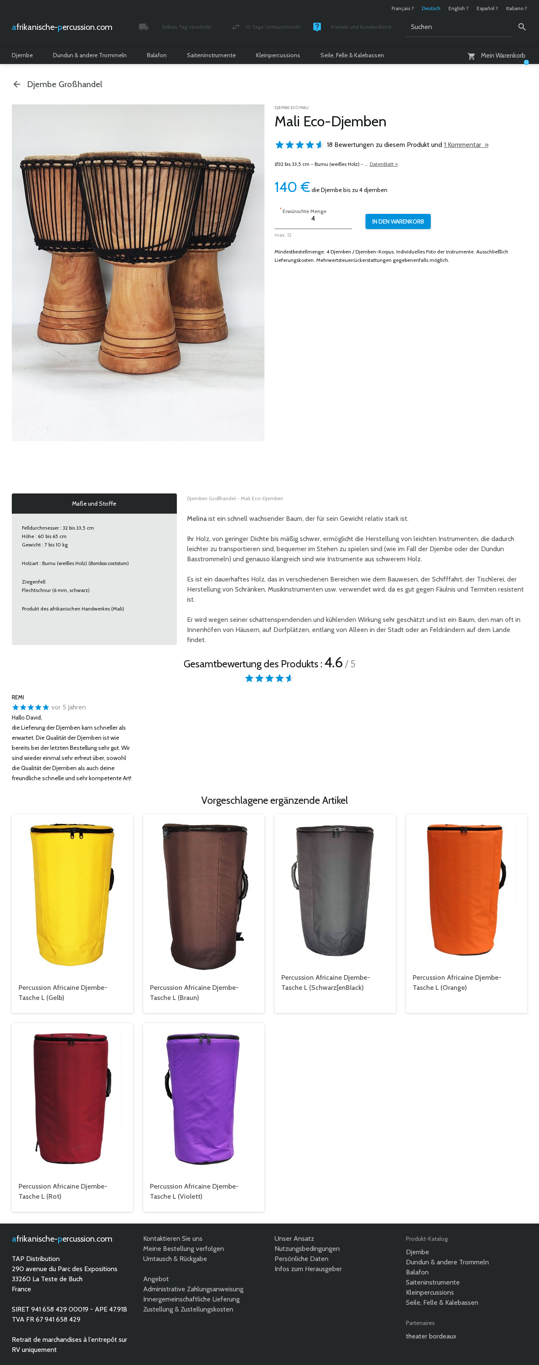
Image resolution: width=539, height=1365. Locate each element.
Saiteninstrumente (211, 55)
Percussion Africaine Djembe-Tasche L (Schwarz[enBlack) (325, 982)
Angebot (156, 1279)
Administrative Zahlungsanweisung (193, 1289)
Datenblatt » (384, 164)
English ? (458, 8)
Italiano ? (516, 8)
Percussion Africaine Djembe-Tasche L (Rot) (63, 1191)
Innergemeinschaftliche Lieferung (191, 1299)
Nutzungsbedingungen (307, 1249)
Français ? (403, 8)
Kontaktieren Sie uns (173, 1238)
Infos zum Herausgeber (308, 1269)
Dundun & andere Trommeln (90, 55)
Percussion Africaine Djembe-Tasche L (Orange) (457, 982)
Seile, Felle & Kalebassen (352, 55)
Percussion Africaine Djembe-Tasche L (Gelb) (63, 993)
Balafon (157, 55)
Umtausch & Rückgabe (175, 1259)
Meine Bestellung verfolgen (183, 1249)
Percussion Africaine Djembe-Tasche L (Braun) (194, 993)
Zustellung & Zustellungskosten (188, 1309)
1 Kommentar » (466, 145)
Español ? (487, 8)
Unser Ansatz (294, 1238)
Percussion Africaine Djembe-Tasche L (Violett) (194, 1191)
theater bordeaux (431, 1336)
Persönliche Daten (301, 1259)
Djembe (22, 55)
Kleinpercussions (278, 55)
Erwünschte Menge (303, 210)
